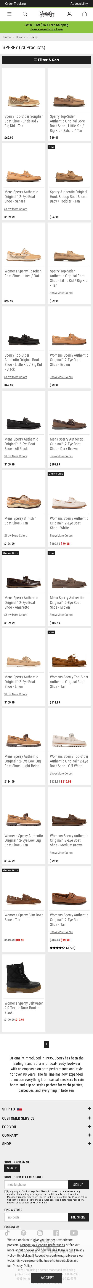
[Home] (47, 14)
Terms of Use (60, 1197)
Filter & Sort (48, 60)
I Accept (46, 1278)
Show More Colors (15, 209)
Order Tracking (15, 3)
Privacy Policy (79, 1197)
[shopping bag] (84, 14)
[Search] (25, 14)
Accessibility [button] (79, 3)
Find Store (78, 1217)
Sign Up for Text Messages (23, 1177)
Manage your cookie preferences (42, 1245)
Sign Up (12, 1168)
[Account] (69, 14)
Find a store (13, 1210)
